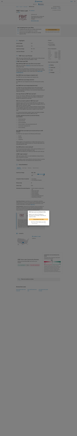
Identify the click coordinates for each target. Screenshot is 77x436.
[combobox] (38, 224)
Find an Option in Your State (38, 219)
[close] (48, 212)
